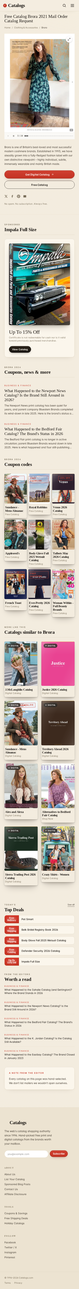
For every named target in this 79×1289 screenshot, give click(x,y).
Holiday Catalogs (14, 1223)
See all (71, 904)
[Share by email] (24, 196)
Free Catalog (39, 184)
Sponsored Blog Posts (17, 1184)
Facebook (10, 1242)
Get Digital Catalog (37, 174)
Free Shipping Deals (16, 1218)
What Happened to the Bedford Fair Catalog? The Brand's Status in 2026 (33, 431)
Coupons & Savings (15, 1213)
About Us (9, 1174)
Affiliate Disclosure (15, 1194)
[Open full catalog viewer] (69, 39)
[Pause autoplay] (13, 136)
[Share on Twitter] (6, 196)
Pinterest (9, 1257)
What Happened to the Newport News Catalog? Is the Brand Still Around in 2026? (35, 395)
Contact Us (11, 1189)
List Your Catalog (14, 1179)
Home (7, 27)
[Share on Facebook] (12, 196)
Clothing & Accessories (26, 27)
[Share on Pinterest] (18, 196)
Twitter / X (10, 1247)
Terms (7, 1282)
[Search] (64, 5)
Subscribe (59, 1153)
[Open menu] (72, 5)
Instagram (10, 1252)
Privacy (18, 1282)
